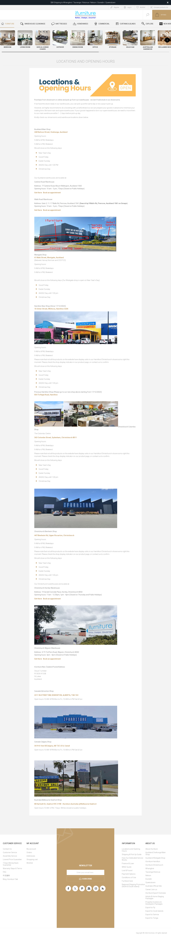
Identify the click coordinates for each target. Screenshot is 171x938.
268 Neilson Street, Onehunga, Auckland (50, 132)
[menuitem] (14, 849)
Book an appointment (52, 193)
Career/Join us (151, 889)
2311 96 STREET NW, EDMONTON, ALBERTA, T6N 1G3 (56, 695)
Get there (38, 193)
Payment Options (128, 874)
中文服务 (6, 875)
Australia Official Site (153, 886)
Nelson (148, 875)
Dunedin (148, 879)
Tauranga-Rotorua (152, 872)
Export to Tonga (151, 918)
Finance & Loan (128, 863)
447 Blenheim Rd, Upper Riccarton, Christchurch (54, 535)
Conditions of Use (129, 877)
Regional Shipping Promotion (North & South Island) (133, 885)
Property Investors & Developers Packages (153, 903)
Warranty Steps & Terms (12, 868)
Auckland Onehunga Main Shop (155, 853)
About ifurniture (151, 849)
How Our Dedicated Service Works (132, 859)
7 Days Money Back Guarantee (10, 864)
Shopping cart (32, 859)
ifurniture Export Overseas (155, 893)
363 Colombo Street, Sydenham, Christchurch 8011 (55, 437)
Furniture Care (127, 881)
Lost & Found (127, 870)
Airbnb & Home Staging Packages (154, 897)
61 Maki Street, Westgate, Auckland (49, 258)
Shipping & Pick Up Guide (131, 854)
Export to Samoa (152, 914)
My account (31, 849)
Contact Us (7, 849)
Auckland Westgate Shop (155, 858)
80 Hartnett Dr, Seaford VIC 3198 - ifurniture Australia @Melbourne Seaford (65, 804)
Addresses (31, 856)
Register (116, 7)
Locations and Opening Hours (131, 850)
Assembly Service (10, 856)
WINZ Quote (126, 867)
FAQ (4, 872)
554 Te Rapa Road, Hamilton (46, 395)
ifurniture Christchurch (154, 865)
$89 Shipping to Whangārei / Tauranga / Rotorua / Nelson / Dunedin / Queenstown (83, 3)
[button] (167, 40)
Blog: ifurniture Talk (10, 879)
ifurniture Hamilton (152, 861)
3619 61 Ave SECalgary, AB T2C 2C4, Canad (52, 746)
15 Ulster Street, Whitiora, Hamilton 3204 (51, 309)
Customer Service (10, 852)
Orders (29, 852)
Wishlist (30, 863)
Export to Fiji (150, 907)
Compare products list (161, 7)
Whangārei (149, 868)
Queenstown (150, 882)
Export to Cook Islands (154, 911)
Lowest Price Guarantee (12, 859)
